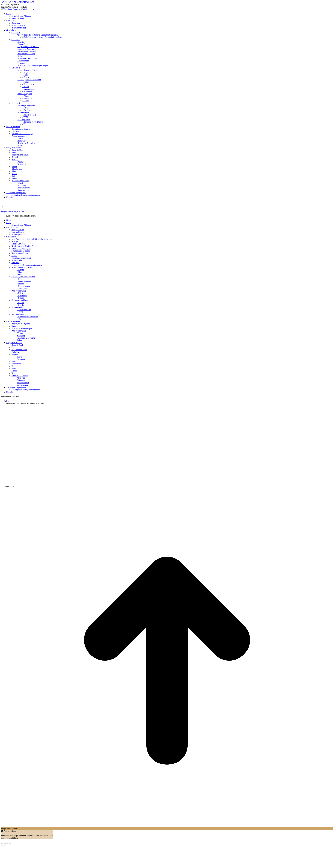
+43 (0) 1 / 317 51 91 (10, 2)
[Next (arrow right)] (5, 845)
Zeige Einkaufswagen (10, 211)
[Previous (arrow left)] (2, 845)
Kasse (21, 211)
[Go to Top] (167, 826)
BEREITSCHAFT (26, 2)
